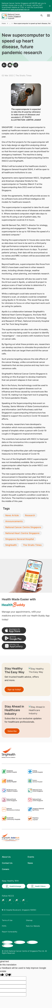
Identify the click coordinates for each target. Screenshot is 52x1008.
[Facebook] (4, 901)
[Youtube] (11, 901)
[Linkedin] (24, 901)
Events (31, 857)
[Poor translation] (8, 974)
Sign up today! (14, 689)
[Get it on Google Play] (14, 638)
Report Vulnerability (9, 932)
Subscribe (12, 731)
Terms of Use (7, 920)
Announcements (14, 521)
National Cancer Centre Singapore (23, 527)
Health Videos (40, 886)
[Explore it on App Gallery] (14, 646)
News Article (12, 515)
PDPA (4, 926)
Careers (5, 869)
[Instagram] (17, 901)
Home (4, 23)
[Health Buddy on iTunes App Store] (14, 630)
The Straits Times (32, 545)
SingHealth (11, 545)
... (9, 23)
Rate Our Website (33, 926)
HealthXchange (15, 886)
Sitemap (29, 920)
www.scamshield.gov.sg (19, 9)
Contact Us (7, 863)
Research (30, 515)
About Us (6, 857)
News (30, 863)
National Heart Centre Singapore (22, 533)
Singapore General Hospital (19, 539)
